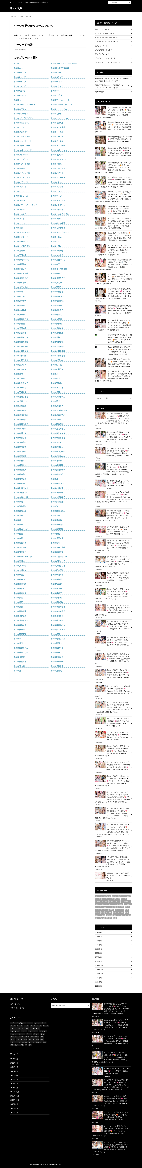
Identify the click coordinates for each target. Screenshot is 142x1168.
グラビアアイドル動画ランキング (106, 37)
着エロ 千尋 (18, 292)
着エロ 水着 (18, 502)
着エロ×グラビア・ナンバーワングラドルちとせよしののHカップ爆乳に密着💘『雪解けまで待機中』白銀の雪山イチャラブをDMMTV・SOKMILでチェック (112, 563)
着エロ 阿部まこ (57, 657)
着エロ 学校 (55, 337)
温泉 (122, 912)
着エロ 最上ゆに (20, 429)
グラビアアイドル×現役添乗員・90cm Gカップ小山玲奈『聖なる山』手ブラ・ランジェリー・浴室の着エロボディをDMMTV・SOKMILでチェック (112, 863)
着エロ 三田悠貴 (20, 255)
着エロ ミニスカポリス (60, 214)
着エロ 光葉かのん (21, 282)
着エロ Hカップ (20, 82)
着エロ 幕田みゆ (20, 387)
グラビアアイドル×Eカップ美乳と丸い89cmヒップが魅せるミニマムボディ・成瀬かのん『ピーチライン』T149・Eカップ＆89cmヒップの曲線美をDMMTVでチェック (112, 708)
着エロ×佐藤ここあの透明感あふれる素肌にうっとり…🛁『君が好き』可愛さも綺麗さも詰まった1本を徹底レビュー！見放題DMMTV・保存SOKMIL (113, 264)
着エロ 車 (17, 639)
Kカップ (123, 899)
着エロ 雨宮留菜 (20, 661)
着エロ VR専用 (56, 95)
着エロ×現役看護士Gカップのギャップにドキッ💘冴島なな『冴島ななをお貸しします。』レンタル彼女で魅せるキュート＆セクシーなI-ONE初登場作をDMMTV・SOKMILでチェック (112, 421)
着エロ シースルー (58, 132)
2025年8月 (99, 982)
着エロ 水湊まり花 (21, 497)
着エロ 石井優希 (57, 570)
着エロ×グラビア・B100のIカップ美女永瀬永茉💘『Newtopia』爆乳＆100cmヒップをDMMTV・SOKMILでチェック (113, 737)
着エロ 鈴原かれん (21, 648)
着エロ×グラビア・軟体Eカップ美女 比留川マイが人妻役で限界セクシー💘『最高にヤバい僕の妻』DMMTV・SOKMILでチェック (112, 644)
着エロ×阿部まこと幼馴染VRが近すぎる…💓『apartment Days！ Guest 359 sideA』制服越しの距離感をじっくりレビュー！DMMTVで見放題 (113, 310)
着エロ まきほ (19, 209)
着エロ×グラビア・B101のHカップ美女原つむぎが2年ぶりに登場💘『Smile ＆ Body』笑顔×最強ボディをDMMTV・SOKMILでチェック (112, 660)
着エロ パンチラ (57, 187)
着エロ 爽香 (18, 538)
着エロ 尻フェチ (20, 365)
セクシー (106, 907)
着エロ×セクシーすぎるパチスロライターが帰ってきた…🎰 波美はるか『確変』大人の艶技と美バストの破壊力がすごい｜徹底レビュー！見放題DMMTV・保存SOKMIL (113, 250)
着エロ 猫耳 (55, 543)
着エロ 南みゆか (57, 296)
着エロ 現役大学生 (58, 547)
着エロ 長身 (55, 652)
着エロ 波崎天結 (20, 511)
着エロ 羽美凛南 (20, 611)
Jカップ (117, 899)
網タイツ (116, 915)
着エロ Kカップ (57, 86)
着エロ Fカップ (20, 77)
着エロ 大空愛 (19, 324)
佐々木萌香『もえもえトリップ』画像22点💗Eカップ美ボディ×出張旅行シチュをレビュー (118, 484)
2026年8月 (99, 932)
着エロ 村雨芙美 (20, 447)
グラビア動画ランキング (103, 50)
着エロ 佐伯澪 (56, 273)
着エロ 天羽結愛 (20, 328)
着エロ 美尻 (18, 602)
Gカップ (97, 899)
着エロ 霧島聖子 (57, 661)
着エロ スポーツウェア (23, 150)
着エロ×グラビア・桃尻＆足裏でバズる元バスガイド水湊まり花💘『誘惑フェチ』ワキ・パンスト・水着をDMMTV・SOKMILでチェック (112, 628)
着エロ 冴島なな (57, 287)
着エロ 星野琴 (56, 419)
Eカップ (121, 896)
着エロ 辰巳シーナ (21, 643)
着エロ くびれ (56, 113)
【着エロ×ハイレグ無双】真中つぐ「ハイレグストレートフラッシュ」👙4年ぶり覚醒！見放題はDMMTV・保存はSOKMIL (120, 209)
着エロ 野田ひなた (58, 643)
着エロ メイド (19, 218)
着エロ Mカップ (20, 95)
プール (106, 910)
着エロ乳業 (16, 8)
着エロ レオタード (21, 237)
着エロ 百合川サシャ (59, 556)
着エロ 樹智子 (19, 483)
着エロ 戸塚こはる (21, 401)
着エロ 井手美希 (20, 264)
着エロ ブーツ (56, 196)
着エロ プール (19, 200)
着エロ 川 (54, 374)
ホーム (14, 16)
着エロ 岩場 (18, 374)
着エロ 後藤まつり (58, 392)
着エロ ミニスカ (20, 214)
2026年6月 (99, 941)
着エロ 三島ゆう (57, 250)
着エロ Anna (19, 68)
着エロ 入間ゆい (57, 282)
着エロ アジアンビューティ (24, 104)
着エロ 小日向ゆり (21, 351)
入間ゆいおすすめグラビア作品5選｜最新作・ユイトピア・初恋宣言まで (118, 876)
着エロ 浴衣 (55, 515)
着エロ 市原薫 (56, 383)
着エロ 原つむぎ (20, 301)
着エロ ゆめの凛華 (58, 223)
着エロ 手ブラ (56, 401)
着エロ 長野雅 (19, 657)
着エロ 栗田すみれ (58, 470)
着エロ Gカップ (57, 77)
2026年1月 (99, 961)
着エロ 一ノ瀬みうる (22, 246)
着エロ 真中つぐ (20, 566)
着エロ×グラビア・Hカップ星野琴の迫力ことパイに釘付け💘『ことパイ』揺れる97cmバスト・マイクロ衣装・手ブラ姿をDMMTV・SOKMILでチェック (112, 815)
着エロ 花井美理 (20, 616)
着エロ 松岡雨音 (20, 456)
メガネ (112, 910)
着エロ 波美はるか (58, 511)
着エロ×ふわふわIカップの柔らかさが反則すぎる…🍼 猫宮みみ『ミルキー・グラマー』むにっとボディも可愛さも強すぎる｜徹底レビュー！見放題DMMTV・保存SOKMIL (113, 196)
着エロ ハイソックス (22, 173)
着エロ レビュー (57, 237)
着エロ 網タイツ (20, 588)
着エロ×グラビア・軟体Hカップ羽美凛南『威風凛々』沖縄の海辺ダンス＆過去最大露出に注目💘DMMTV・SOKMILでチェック (113, 767)
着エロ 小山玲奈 (57, 346)
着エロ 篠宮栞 (56, 584)
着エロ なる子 (19, 168)
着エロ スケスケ (57, 141)
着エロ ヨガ (18, 228)
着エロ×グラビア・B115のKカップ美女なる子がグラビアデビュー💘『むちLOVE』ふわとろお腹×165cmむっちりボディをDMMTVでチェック (112, 611)
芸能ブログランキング (103, 29)
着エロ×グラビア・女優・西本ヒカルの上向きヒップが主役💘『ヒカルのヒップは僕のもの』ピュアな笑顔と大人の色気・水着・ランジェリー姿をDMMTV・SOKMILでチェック (112, 831)
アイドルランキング (102, 54)
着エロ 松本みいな (58, 456)
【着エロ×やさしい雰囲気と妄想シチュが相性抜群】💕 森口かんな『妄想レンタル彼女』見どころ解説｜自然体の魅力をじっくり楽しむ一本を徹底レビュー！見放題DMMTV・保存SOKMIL (113, 295)
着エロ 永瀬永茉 (57, 502)
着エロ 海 (17, 520)
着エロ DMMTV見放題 (60, 68)
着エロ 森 (54, 479)
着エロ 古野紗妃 (57, 301)
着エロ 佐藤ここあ (21, 278)
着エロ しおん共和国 (22, 136)
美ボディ (123, 915)
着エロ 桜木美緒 (20, 479)
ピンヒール (98, 910)
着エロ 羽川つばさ (58, 607)
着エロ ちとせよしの (59, 159)
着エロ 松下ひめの (58, 451)
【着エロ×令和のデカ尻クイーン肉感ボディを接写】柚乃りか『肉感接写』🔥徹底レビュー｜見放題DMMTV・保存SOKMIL (120, 338)
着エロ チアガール (21, 159)
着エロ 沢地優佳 (20, 506)
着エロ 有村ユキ (20, 433)
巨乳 (126, 910)
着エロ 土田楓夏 (20, 310)
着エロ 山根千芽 (57, 369)
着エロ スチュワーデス (23, 145)
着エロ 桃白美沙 (20, 474)
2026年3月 (99, 953)
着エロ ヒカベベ (57, 191)
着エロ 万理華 (19, 250)
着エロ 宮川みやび (21, 342)
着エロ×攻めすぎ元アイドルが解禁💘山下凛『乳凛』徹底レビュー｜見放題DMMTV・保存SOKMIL (120, 139)
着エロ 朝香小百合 (58, 438)
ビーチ (127, 907)
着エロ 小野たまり (21, 360)
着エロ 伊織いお (20, 269)
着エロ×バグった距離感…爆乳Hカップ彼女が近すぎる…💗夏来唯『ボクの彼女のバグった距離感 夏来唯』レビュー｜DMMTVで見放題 (113, 153)
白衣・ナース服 (100, 915)
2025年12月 (99, 965)
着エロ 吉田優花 (57, 305)
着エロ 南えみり (20, 296)
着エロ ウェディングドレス (61, 104)
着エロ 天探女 (56, 324)
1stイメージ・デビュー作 (103, 896)
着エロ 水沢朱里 (57, 492)
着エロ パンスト (20, 187)
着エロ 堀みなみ (57, 310)
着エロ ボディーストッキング (25, 205)
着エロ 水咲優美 (57, 488)
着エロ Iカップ (56, 82)
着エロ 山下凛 (56, 365)
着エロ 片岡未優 (57, 538)
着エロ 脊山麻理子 (58, 611)
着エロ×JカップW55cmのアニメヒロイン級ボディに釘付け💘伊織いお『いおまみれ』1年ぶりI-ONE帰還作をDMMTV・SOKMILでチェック (112, 454)
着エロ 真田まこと (58, 566)
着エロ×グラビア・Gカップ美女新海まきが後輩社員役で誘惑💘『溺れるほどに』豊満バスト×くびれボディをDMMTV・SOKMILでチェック (112, 676)
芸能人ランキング (101, 46)
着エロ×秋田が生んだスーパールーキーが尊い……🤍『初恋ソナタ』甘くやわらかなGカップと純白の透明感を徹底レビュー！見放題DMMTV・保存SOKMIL (113, 376)
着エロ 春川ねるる (21, 424)
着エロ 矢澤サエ (20, 570)
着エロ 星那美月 (20, 419)
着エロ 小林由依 (20, 355)
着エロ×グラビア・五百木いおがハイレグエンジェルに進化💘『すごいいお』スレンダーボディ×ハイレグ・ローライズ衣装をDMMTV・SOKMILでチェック (112, 595)
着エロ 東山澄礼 (20, 451)
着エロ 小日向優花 (58, 351)
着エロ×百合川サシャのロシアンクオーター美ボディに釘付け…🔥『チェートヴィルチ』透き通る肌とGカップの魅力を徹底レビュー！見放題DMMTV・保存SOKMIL (113, 325)
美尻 (107, 918)
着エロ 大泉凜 (56, 319)
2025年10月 (99, 974)
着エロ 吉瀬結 (19, 305)
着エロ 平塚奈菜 (20, 392)
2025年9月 (99, 978)
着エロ (16, 63)
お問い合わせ (15, 1004)
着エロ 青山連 (19, 666)
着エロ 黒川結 (56, 671)
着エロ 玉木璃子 (20, 547)
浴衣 (114, 912)
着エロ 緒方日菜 (20, 593)
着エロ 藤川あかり (58, 625)
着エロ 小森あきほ (58, 355)
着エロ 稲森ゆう (20, 579)
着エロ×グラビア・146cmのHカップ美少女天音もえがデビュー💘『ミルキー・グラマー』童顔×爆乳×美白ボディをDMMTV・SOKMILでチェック (112, 782)
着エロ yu (17, 100)
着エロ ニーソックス (59, 168)
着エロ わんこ (56, 241)
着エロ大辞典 (100, 92)
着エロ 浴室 (18, 515)
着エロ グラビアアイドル (24, 118)
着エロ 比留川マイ (21, 488)
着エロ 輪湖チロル (58, 639)
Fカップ (128, 896)
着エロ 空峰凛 (56, 579)
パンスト (113, 907)
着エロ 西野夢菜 (20, 634)
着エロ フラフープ (58, 200)
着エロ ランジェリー (22, 232)
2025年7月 (99, 986)
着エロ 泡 (54, 506)
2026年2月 (99, 957)
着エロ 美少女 (56, 597)
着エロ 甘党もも (20, 552)
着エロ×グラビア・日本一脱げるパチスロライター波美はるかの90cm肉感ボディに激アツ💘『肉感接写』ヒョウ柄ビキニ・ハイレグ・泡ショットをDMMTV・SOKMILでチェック (112, 798)
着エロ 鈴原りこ (57, 648)
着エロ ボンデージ (58, 205)
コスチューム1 (126, 901)
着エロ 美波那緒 (57, 602)
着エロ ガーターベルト (60, 109)
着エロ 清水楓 (56, 520)
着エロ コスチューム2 (22, 123)
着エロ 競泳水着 (20, 584)
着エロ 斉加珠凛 (20, 406)
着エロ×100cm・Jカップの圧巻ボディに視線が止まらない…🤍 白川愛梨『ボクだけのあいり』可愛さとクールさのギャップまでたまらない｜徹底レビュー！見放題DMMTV (113, 223)
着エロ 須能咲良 (57, 666)
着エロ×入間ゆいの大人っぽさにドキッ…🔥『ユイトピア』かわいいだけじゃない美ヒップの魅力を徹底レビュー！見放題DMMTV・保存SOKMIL (113, 127)
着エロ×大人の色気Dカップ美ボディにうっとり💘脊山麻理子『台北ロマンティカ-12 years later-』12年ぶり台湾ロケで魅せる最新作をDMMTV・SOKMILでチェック (112, 471)
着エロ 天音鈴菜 (20, 333)
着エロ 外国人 (56, 314)
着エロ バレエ (56, 182)
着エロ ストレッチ (58, 145)
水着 (102, 912)
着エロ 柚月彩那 (57, 465)
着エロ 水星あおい (21, 492)
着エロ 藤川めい (20, 629)
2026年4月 (99, 949)
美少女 (102, 918)
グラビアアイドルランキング (105, 33)
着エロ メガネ (56, 218)
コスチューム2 (99, 904)
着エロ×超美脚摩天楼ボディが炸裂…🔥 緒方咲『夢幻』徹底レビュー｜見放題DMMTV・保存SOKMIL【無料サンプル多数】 (119, 350)
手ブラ (97, 912)
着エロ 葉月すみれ (21, 620)
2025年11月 (99, 969)
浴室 (110, 912)
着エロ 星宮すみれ (58, 415)
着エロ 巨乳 (55, 378)
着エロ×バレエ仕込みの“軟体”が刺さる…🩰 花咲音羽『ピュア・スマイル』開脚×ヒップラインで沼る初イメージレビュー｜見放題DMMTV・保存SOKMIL (113, 279)
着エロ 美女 (18, 597)
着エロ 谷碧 (55, 634)
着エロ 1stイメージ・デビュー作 (64, 63)
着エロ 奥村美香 (57, 333)
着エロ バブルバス (21, 182)
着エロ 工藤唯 (19, 378)
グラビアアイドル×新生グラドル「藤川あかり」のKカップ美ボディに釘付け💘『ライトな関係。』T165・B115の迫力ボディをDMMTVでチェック (112, 547)
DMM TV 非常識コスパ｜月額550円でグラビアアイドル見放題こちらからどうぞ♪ (112, 86)
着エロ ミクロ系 (57, 209)
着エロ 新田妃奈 (20, 410)
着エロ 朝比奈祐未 (58, 433)
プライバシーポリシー (18, 1008)
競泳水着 (109, 915)
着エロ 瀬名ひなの (21, 529)
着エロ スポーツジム (59, 150)
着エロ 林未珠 (56, 460)
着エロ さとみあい (21, 132)
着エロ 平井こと (57, 387)
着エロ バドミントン (22, 177)
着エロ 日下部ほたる (59, 410)
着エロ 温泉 (18, 524)
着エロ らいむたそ (58, 228)
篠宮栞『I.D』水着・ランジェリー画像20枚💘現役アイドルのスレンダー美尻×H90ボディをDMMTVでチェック (112, 723)
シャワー (108, 904)
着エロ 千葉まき (57, 292)
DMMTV (114, 896)
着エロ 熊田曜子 (57, 529)
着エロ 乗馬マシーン (22, 260)
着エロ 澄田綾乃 (57, 524)
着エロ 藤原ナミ (20, 625)
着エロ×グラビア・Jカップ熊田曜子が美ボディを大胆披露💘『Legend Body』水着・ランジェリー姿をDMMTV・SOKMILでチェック (112, 692)
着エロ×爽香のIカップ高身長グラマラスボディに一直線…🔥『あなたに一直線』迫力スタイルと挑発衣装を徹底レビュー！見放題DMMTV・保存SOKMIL (113, 112)
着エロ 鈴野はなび (21, 652)
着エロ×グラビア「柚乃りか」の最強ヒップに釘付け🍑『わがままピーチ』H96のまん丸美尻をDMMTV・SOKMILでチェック (112, 531)
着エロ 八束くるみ (21, 287)
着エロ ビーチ (19, 191)
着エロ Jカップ (19, 86)
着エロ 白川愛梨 (57, 552)
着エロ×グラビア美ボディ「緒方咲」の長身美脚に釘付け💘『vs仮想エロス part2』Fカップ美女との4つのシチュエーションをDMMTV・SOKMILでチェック (112, 517)
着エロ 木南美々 (20, 442)
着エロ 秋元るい (20, 575)
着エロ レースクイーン (60, 232)
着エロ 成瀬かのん (58, 397)
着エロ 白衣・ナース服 (23, 556)
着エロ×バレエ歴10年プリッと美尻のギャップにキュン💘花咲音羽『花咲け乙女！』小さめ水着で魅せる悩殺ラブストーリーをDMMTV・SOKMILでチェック (112, 438)
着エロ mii (55, 91)
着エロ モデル (19, 223)
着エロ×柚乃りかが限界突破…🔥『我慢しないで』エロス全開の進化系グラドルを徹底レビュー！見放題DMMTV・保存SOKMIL (119, 236)
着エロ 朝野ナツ (20, 438)
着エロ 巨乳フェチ (21, 383)
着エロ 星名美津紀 (21, 415)
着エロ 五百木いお (58, 260)
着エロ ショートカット (23, 141)
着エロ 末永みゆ (57, 442)
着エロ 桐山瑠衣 (57, 474)
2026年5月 (99, 945)
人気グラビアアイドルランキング (106, 42)
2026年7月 (99, 936)
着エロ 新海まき (57, 406)
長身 (114, 918)
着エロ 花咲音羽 (57, 616)
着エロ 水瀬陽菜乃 (58, 497)
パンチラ (120, 907)
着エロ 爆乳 (55, 534)
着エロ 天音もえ (57, 328)
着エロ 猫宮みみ (20, 543)
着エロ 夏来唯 (19, 314)
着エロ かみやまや (21, 113)
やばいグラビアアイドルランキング (107, 62)
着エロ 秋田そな (57, 575)
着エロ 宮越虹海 (57, 342)
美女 (96, 918)
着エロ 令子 (55, 264)
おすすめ (104, 901)
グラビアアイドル (114, 901)
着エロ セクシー (57, 155)
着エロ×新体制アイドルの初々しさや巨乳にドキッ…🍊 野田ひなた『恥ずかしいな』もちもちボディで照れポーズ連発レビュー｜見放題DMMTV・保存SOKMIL (113, 167)
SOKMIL (97, 901)
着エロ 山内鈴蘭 (20, 369)
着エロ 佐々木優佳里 (59, 269)
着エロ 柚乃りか (20, 465)
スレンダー (98, 907)
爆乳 (126, 912)
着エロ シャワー (57, 136)
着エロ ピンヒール (21, 196)
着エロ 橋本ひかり (58, 483)
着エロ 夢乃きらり (21, 319)
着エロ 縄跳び (56, 593)
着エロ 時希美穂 (57, 424)
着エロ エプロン (20, 109)
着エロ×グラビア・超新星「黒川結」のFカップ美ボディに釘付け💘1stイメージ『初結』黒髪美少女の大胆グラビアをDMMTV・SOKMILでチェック (112, 579)
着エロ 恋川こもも (21, 397)
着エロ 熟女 (18, 534)
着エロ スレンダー (21, 155)
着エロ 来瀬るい (57, 447)
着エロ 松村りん (20, 460)
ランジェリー (119, 910)
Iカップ (111, 899)
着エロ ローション (21, 241)
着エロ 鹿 (17, 671)
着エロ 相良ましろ (58, 561)
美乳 (129, 915)
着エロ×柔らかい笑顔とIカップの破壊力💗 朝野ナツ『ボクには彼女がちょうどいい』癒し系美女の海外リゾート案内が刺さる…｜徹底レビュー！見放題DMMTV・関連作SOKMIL (113, 182)
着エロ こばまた (20, 127)
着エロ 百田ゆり (20, 561)
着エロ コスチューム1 (59, 118)
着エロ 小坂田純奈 (21, 346)
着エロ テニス (56, 164)
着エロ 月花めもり (58, 429)
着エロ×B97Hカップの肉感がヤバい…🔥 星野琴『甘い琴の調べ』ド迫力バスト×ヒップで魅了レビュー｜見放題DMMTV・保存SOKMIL (120, 362)
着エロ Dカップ (20, 72)
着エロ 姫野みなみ (21, 337)
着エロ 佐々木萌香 (21, 273)
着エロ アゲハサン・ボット (61, 100)
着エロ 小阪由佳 (57, 360)
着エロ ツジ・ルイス (22, 164)
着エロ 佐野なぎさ (58, 278)
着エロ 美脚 (18, 607)
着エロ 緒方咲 (56, 588)
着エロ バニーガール (59, 177)
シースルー (127, 904)
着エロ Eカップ (57, 72)
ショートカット (117, 904)
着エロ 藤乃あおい (58, 620)
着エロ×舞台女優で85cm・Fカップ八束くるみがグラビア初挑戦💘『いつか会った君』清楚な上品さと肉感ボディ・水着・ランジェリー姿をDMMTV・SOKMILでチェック (112, 847)
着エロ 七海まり (57, 246)
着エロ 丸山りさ (57, 255)
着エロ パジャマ (57, 173)
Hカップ (104, 899)
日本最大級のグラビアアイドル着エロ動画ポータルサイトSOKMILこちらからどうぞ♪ (112, 80)
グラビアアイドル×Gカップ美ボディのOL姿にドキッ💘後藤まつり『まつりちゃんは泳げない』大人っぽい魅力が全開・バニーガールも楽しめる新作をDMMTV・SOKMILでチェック (112, 499)
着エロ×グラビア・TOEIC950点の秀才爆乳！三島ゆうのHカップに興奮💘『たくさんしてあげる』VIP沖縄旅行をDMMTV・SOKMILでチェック (112, 752)
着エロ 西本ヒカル (58, 629)
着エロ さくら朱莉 (58, 127)
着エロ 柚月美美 (20, 470)
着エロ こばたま (57, 123)
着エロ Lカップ (20, 91)
